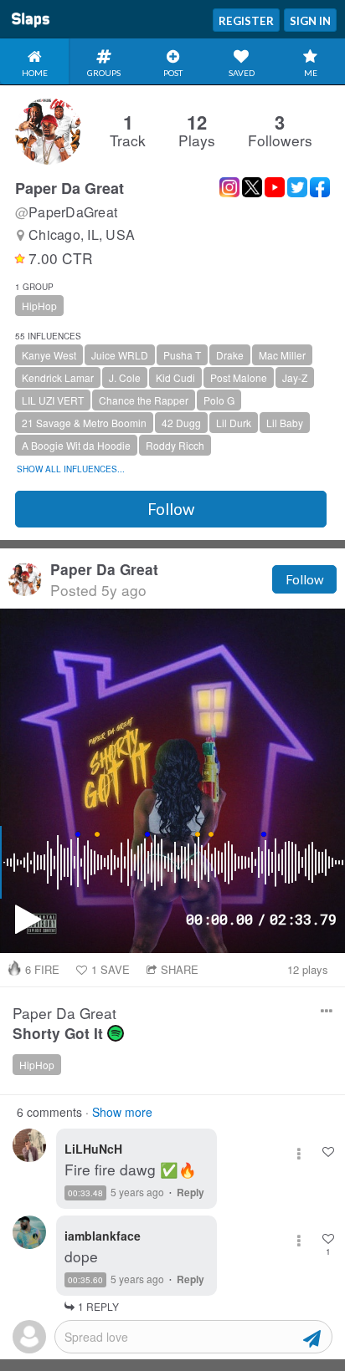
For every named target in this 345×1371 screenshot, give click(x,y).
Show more (122, 1111)
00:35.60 (85, 1280)
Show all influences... (71, 469)
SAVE (110, 969)
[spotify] (115, 1033)
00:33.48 (85, 1193)
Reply (190, 1192)
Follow (170, 509)
